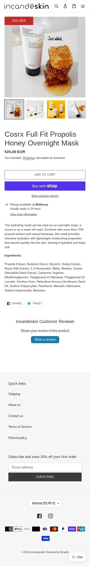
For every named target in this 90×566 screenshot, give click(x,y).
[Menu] (82, 5)
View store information (23, 214)
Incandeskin (38, 552)
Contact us (15, 416)
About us (14, 405)
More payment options (45, 196)
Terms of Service (20, 426)
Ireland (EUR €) (43, 503)
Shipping (28, 157)
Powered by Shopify (57, 552)
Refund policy (17, 438)
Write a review (45, 339)
